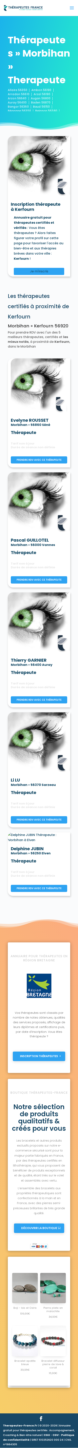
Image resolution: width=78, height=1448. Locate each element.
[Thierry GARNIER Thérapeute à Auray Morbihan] (39, 623)
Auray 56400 (17, 102)
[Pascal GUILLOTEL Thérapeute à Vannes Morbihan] (39, 503)
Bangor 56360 (18, 107)
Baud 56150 (41, 107)
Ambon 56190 (41, 90)
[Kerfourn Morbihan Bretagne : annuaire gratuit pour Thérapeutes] (39, 166)
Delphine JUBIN (27, 849)
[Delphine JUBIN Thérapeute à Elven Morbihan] (39, 837)
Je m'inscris (39, 271)
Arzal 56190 (42, 94)
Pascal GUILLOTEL (30, 540)
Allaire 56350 (17, 90)
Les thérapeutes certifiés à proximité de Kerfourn (38, 306)
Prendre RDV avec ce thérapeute (39, 460)
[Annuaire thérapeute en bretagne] (39, 997)
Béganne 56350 (19, 111)
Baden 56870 (41, 102)
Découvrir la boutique (39, 1228)
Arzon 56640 (17, 98)
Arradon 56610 (18, 94)
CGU (47, 1435)
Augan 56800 (41, 98)
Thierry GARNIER (29, 660)
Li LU (15, 780)
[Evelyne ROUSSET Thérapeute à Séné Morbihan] (39, 386)
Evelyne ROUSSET (30, 420)
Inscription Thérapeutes (39, 1056)
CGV (56, 1435)
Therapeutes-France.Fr (20, 1425)
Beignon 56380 (46, 111)
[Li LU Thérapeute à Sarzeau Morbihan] (39, 743)
